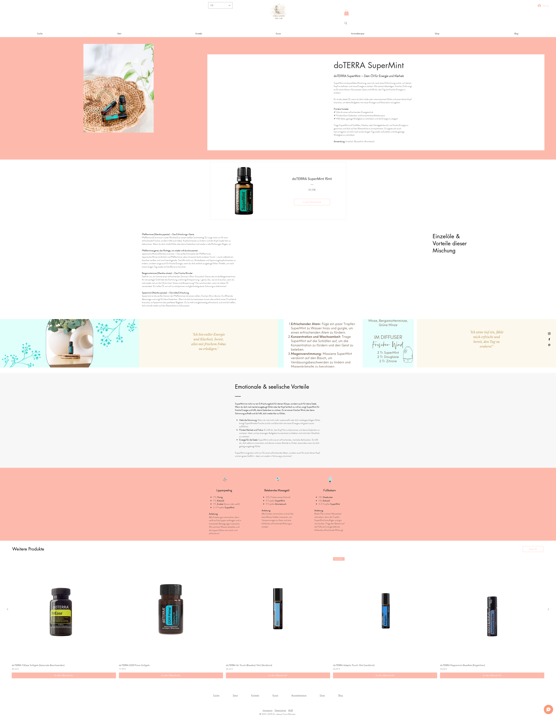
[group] (278, 617)
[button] (346, 13)
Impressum (267, 710)
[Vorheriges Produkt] (7, 609)
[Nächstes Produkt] (548, 609)
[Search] (346, 23)
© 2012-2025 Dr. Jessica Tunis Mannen (277, 714)
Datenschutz (280, 710)
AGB (290, 710)
